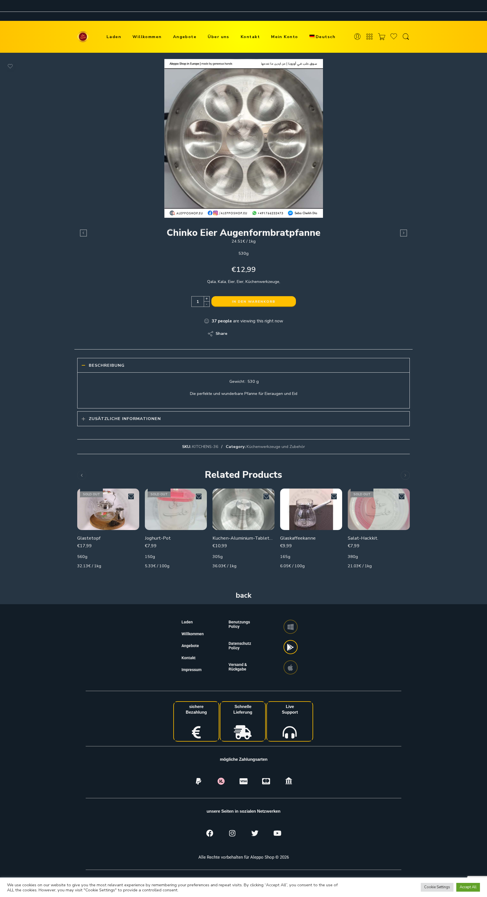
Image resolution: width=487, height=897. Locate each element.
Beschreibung (107, 365)
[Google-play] (291, 647)
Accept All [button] (468, 887)
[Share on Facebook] (248, 334)
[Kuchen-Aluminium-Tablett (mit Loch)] (243, 509)
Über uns (218, 36)
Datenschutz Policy (240, 645)
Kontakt (250, 36)
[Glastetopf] (108, 509)
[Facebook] (210, 833)
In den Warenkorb (253, 301)
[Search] (406, 36)
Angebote (185, 36)
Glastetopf (89, 538)
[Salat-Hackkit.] (379, 509)
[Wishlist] (10, 66)
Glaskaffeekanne (298, 538)
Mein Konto (284, 36)
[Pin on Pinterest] (259, 334)
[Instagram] (232, 833)
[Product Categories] (369, 37)
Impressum (191, 669)
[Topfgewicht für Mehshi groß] (403, 233)
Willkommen (147, 36)
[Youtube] (277, 833)
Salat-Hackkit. (363, 538)
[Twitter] (255, 833)
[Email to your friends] (270, 334)
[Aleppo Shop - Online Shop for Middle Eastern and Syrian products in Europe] (82, 36)
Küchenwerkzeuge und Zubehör (276, 446)
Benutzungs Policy (239, 624)
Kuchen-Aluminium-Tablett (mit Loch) (243, 538)
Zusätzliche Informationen (125, 418)
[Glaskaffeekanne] (311, 509)
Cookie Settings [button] (437, 887)
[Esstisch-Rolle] (83, 233)
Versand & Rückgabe (238, 666)
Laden (114, 36)
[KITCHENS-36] (243, 138)
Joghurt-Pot (158, 538)
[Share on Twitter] (236, 334)
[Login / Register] (357, 37)
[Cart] (382, 37)
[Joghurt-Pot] (176, 509)
